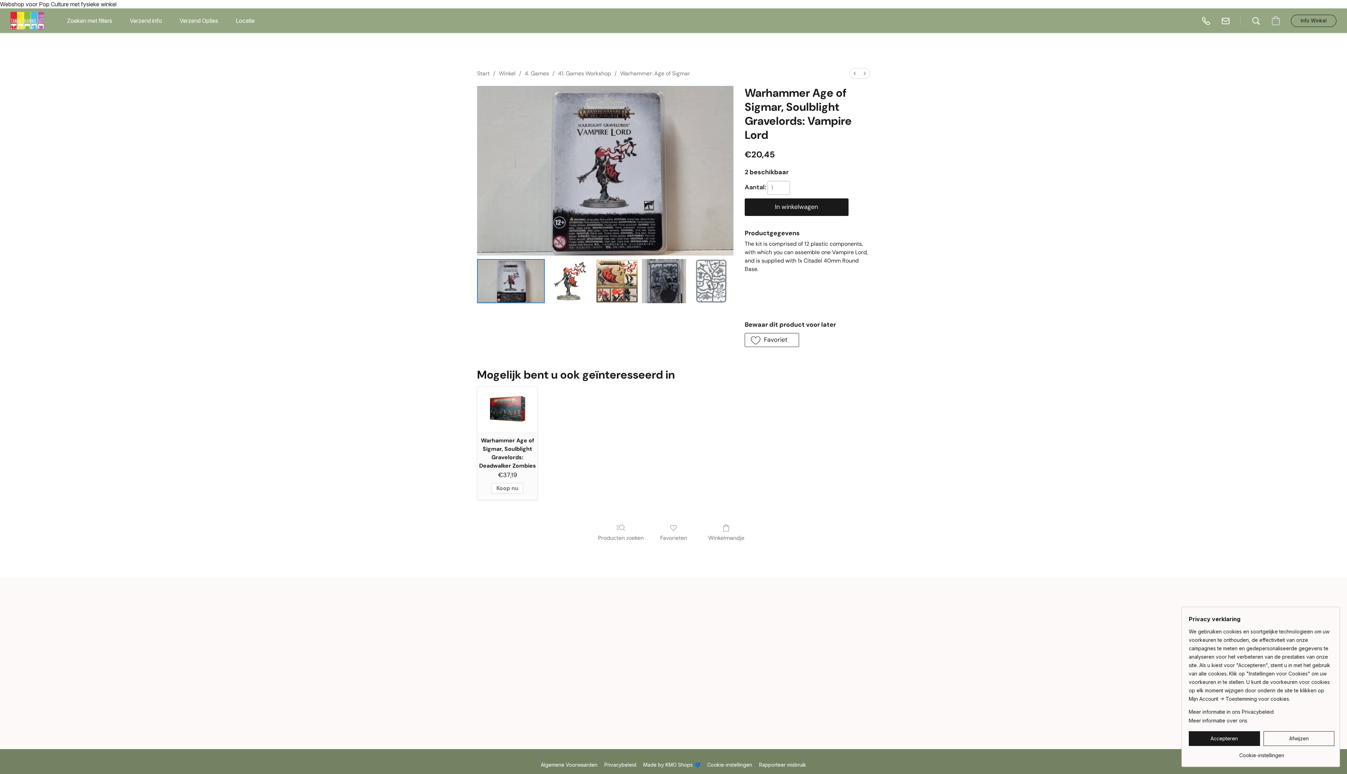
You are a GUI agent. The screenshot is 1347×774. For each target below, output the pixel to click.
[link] (1261, 753)
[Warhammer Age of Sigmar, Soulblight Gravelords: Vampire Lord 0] (511, 281)
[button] (27, 20)
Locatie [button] (245, 20)
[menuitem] (855, 73)
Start (483, 73)
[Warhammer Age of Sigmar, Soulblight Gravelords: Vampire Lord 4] (711, 281)
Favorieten (673, 538)
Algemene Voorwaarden (569, 765)
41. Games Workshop (584, 73)
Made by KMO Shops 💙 (671, 765)
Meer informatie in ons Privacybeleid (1231, 712)
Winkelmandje (726, 538)
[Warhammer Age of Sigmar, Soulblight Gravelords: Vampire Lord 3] (664, 281)
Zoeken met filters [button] (89, 20)
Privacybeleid (620, 765)
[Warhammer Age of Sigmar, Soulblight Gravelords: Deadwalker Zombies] (507, 409)
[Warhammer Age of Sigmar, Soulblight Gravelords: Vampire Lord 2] (617, 281)
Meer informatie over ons (1218, 721)
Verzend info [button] (146, 20)
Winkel (507, 73)
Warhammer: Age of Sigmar (655, 73)
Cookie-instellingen (729, 765)
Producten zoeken (621, 538)
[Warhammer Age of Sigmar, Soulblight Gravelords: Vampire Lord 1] (570, 281)
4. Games (537, 73)
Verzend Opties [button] (199, 20)
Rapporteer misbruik (782, 765)
